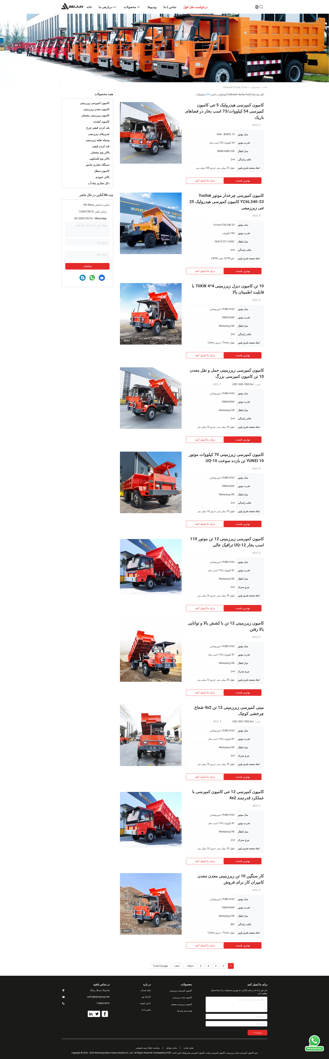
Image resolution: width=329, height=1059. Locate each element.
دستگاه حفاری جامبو (97, 164)
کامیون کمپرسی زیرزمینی (94, 103)
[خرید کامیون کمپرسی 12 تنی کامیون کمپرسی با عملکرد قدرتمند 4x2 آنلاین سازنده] (151, 819)
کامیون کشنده (101, 121)
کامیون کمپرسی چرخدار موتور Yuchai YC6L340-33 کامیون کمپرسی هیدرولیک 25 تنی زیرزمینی (226, 201)
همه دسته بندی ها (184, 1011)
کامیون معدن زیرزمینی (96, 109)
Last (177, 966)
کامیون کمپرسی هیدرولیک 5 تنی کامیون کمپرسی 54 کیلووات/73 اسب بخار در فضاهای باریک (224, 111)
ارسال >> (257, 1032)
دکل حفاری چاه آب (98, 183)
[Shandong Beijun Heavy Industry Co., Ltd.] (72, 5)
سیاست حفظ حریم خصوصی (148, 1048)
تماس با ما (146, 1010)
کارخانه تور (146, 997)
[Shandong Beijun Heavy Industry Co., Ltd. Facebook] (105, 1014)
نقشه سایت (188, 1048)
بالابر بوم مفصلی (100, 152)
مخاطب (87, 266)
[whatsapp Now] (314, 1050)
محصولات (255, 87)
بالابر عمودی (102, 177)
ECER (168, 1053)
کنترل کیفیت (145, 1003)
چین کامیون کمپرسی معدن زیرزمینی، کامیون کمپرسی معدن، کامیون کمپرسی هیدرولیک (220, 1053)
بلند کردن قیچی (100, 146)
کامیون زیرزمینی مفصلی (95, 115)
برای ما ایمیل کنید (205, 180)
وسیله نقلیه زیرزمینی (97, 140)
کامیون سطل (101, 171)
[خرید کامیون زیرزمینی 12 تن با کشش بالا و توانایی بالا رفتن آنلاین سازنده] (151, 651)
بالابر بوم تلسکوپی (99, 158)
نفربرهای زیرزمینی (98, 134)
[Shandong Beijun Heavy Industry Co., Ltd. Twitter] (97, 1014)
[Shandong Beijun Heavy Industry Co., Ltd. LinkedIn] (91, 1014)
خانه (265, 87)
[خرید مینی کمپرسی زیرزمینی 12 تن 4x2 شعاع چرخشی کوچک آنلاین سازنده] (151, 735)
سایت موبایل (171, 1048)
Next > (189, 966)
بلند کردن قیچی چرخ (97, 127)
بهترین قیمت (243, 180)
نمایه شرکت (145, 990)
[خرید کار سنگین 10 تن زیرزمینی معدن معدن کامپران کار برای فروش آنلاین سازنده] (151, 903)
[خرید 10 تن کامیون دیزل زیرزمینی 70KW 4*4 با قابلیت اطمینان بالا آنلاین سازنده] (151, 313)
